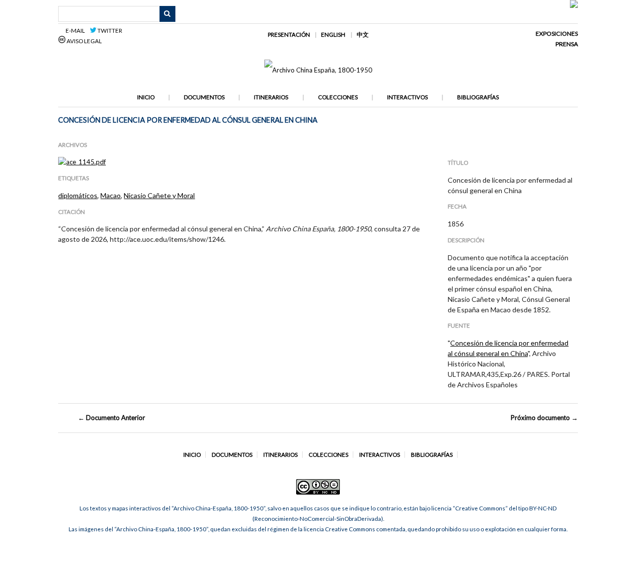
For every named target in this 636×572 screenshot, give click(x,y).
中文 (363, 34)
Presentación (289, 34)
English (333, 34)
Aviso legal (84, 41)
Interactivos (407, 97)
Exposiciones (557, 33)
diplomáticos (77, 195)
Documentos (204, 97)
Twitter (109, 30)
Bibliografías (478, 97)
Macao (110, 195)
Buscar (167, 14)
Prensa (567, 44)
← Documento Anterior (111, 418)
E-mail (77, 30)
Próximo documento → (544, 418)
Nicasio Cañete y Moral (159, 195)
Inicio (146, 97)
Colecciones (338, 97)
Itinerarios (271, 97)
